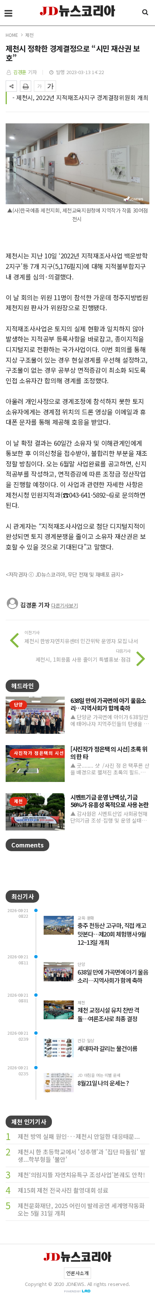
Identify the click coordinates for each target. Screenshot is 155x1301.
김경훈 (20, 72)
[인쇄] (25, 86)
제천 (29, 35)
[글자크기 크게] (50, 86)
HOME (12, 35)
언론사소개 (77, 1273)
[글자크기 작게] (39, 86)
